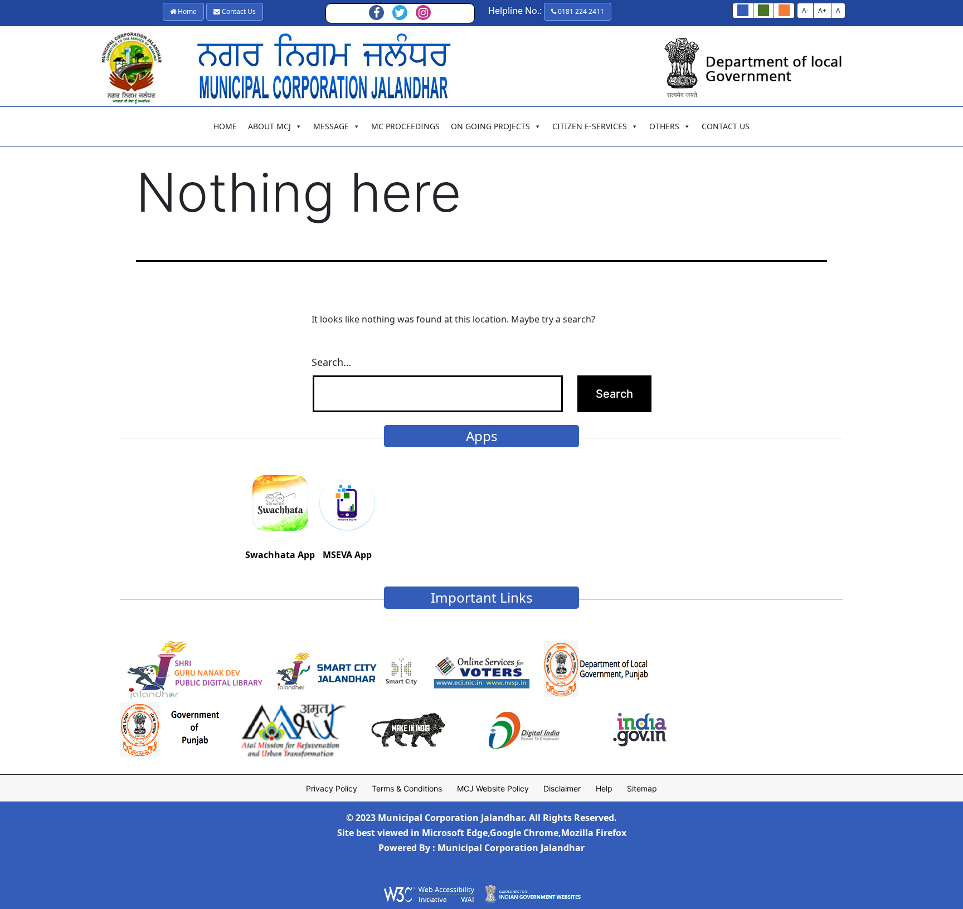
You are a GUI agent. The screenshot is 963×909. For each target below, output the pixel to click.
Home (186, 11)
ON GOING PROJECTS (490, 126)
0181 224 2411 (580, 11)
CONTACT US (726, 126)
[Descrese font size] (763, 10)
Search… (331, 362)
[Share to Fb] (377, 13)
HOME (225, 126)
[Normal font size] (742, 10)
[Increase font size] (784, 10)
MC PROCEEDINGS (405, 126)
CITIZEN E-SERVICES (589, 126)
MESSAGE (331, 126)
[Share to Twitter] (400, 13)
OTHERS (664, 126)
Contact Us (238, 11)
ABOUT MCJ (269, 126)
